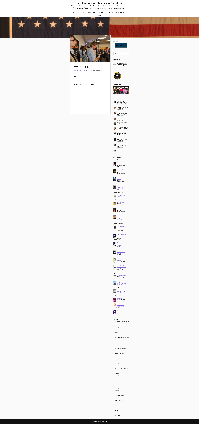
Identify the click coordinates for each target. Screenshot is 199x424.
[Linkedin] (125, 45)
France (116, 343)
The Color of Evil (120, 162)
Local (116, 355)
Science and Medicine (118, 385)
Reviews (116, 378)
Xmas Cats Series (111, 12)
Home (74, 12)
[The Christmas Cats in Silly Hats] (115, 260)
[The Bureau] (115, 312)
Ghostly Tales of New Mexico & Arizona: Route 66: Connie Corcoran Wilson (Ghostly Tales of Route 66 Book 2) (119, 219)
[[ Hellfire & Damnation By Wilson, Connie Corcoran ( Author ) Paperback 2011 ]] (115, 304)
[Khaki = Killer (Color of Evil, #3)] (115, 171)
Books (116, 325)
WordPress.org (117, 415)
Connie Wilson (78, 70)
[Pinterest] (121, 45)
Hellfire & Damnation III (121, 209)
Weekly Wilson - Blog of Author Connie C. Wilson (99, 3)
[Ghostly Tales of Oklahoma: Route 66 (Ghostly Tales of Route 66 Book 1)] (115, 291)
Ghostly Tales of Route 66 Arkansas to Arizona (121, 274)
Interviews (117, 351)
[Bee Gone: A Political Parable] (115, 196)
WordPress (96, 421)
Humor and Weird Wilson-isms (120, 348)
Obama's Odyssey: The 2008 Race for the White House (121, 236)
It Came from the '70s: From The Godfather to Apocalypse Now (121, 252)
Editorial (116, 332)
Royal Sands (117, 380)
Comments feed (117, 413)
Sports (116, 388)
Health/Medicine (118, 346)
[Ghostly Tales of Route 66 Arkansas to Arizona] (115, 275)
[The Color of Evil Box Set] (115, 228)
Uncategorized (117, 400)
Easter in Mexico (118, 330)
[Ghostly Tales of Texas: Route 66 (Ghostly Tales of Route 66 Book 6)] (115, 283)
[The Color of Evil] (115, 164)
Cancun (116, 327)
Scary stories (117, 383)
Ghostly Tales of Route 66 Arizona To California (121, 266)
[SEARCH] (127, 53)
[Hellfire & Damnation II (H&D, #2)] (115, 179)
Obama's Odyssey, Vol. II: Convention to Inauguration (121, 244)
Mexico (116, 358)
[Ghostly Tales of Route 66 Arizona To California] (115, 267)
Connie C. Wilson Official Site (91, 12)
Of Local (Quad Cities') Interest (120, 368)
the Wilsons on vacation (119, 395)
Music (116, 363)
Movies (116, 360)
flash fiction (117, 341)
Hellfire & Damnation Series (121, 12)
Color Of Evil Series (102, 12)
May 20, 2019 (86, 70)
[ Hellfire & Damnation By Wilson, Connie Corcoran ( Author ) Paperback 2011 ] (119, 305)
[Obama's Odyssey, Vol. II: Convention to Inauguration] (115, 244)
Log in (116, 408)
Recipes (116, 375)
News (116, 365)
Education (116, 334)
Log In (99, 15)
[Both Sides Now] (115, 300)
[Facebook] (117, 45)
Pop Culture (117, 373)
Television (116, 390)
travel (116, 397)
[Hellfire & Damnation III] (115, 210)
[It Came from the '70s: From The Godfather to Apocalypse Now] (115, 252)
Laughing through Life (121, 202)
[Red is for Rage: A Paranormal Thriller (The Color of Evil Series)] (115, 187)
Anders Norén (106, 421)
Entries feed (117, 410)
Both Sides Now (120, 298)
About (78, 12)
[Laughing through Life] (115, 204)
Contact (82, 12)
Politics (116, 370)
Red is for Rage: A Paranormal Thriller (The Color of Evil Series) (120, 187)
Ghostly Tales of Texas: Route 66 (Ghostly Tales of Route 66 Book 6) (121, 283)
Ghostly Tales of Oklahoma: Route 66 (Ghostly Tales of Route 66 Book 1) (121, 291)
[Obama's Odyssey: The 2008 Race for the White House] (115, 236)
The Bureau (119, 310)
